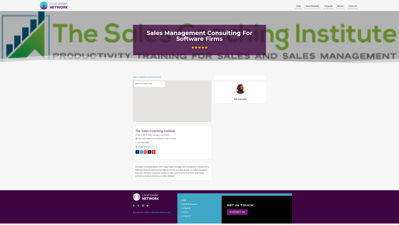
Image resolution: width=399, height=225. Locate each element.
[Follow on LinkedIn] (147, 206)
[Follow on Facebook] (134, 206)
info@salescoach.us (145, 147)
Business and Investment (150, 77)
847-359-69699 (143, 143)
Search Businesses (312, 6)
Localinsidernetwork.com (160, 212)
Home (298, 6)
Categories (328, 6)
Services (340, 6)
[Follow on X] (138, 206)
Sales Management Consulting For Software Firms (199, 35)
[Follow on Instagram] (143, 206)
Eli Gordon (240, 99)
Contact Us (352, 6)
